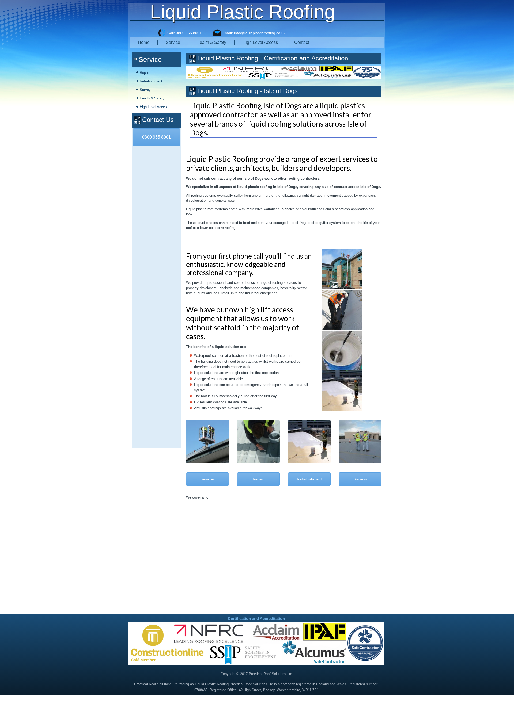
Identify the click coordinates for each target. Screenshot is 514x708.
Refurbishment (151, 81)
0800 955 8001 (156, 137)
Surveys (146, 90)
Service (173, 42)
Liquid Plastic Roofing (242, 11)
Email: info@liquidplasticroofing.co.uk (253, 33)
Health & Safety (211, 42)
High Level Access (260, 42)
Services (207, 479)
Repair (145, 73)
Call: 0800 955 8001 (184, 33)
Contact (301, 42)
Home (143, 42)
